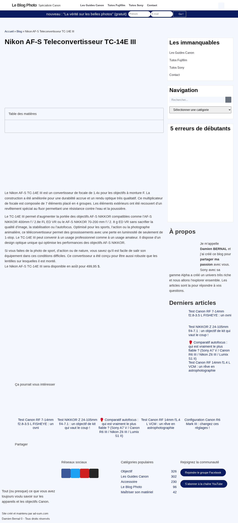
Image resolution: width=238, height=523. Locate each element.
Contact (152, 5)
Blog (19, 31)
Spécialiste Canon (49, 5)
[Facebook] (66, 473)
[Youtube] (84, 473)
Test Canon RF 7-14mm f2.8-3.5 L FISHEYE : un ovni (210, 313)
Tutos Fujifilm (116, 5)
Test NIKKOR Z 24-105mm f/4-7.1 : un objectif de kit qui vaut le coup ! (209, 331)
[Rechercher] (228, 100)
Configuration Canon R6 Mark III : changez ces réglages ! (202, 424)
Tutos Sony (136, 5)
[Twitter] (75, 473)
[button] (221, 5)
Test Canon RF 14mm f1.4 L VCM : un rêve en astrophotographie (209, 366)
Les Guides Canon (92, 5)
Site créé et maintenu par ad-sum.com (25, 513)
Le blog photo (24, 5)
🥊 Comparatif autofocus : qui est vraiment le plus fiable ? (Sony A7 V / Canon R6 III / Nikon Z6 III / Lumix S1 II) (209, 350)
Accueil (9, 31)
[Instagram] (94, 473)
